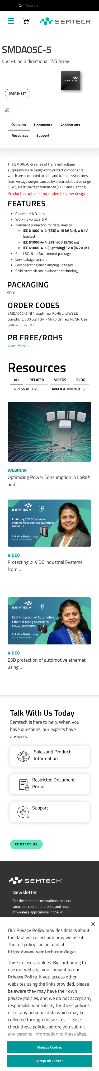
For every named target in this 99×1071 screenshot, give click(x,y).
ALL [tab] (17, 380)
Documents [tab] (43, 125)
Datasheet (17, 93)
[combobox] (41, 5)
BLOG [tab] (80, 380)
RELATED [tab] (37, 380)
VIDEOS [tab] (60, 380)
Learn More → (19, 346)
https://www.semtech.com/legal (42, 951)
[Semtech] (41, 885)
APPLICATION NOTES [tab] (68, 389)
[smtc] (65, 21)
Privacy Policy (22, 976)
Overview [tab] (18, 124)
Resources (20, 135)
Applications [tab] (70, 125)
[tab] (20, 136)
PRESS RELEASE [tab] (27, 389)
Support (42, 135)
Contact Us (26, 844)
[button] (93, 924)
